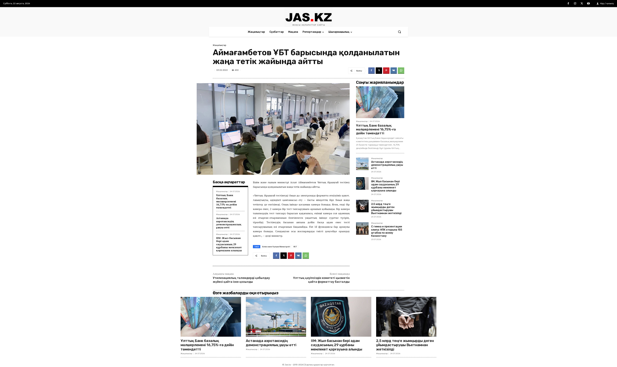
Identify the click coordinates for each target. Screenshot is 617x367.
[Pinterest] (386, 70)
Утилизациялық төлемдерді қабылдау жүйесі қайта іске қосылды (241, 279)
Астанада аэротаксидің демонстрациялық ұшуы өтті (228, 222)
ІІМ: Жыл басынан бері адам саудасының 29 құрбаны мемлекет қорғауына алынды (229, 244)
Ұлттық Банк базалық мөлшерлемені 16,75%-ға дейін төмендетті (226, 201)
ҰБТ (295, 246)
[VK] (393, 70)
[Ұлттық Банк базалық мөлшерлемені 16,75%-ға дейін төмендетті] (380, 102)
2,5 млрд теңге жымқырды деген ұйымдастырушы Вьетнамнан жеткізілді (386, 209)
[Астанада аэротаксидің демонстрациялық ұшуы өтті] (362, 164)
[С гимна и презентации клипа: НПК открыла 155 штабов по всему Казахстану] (362, 228)
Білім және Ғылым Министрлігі (276, 246)
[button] (399, 32)
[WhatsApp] (401, 70)
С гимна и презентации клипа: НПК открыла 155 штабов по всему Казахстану (386, 231)
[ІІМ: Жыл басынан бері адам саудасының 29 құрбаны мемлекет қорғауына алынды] (362, 183)
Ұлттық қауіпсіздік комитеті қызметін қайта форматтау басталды (321, 279)
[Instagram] (575, 3)
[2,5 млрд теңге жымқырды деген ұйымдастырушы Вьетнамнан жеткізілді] (362, 206)
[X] (581, 3)
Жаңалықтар (219, 45)
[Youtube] (588, 3)
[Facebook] (568, 3)
